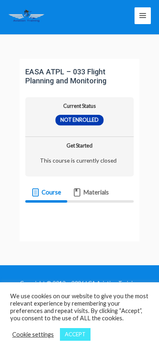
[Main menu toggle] (143, 15)
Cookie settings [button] (33, 334)
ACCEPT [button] (75, 334)
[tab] (46, 192)
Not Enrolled (79, 120)
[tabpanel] (79, 214)
